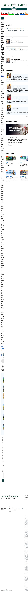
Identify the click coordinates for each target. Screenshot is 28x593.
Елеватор (22, 13)
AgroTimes (2, 348)
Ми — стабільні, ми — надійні (14, 48)
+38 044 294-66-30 (10, 509)
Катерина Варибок (3, 355)
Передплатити (21, 5)
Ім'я (3, 461)
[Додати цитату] (3, 471)
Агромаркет (4, 13)
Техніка (17, 13)
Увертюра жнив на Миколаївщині (15, 28)
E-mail (4, 465)
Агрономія (11, 13)
